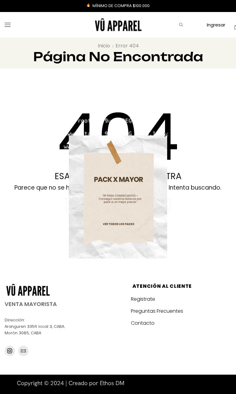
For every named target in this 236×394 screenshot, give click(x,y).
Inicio (104, 45)
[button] (8, 25)
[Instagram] (10, 351)
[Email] (23, 351)
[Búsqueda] (181, 25)
